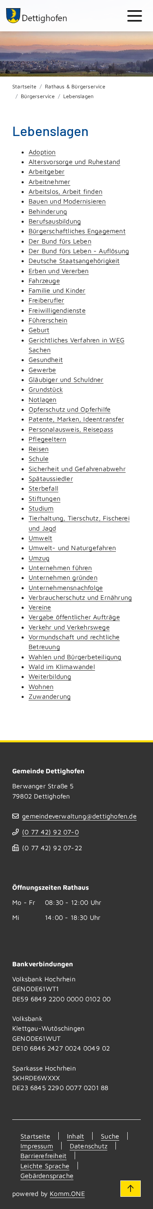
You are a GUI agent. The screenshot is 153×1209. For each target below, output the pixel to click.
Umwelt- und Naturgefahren (72, 547)
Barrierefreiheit (43, 1155)
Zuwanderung (50, 696)
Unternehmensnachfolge (66, 587)
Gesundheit (46, 359)
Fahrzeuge (44, 280)
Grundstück (46, 389)
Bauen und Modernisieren (67, 201)
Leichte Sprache (44, 1166)
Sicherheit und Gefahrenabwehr (77, 468)
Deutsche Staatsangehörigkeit (74, 260)
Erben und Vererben (59, 270)
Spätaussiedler (51, 478)
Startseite (24, 86)
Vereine (40, 607)
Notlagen (43, 399)
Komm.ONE (67, 1193)
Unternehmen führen (60, 567)
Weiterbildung (50, 676)
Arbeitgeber (46, 171)
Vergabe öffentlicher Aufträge (74, 617)
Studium (41, 508)
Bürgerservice (38, 96)
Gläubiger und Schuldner (66, 379)
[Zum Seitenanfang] (130, 1188)
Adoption (42, 152)
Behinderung (48, 211)
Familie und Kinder (57, 290)
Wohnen (41, 686)
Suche (110, 1136)
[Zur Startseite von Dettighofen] (36, 15)
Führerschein (48, 320)
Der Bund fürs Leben (60, 241)
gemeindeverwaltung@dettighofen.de (79, 816)
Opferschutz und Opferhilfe (70, 409)
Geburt (39, 330)
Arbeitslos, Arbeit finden (65, 191)
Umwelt (40, 538)
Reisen (39, 448)
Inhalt (75, 1136)
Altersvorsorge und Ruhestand (74, 161)
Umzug (39, 558)
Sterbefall (43, 488)
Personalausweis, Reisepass (71, 429)
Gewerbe (42, 369)
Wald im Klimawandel (62, 666)
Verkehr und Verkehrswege (69, 627)
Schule (39, 458)
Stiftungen (44, 498)
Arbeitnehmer (49, 181)
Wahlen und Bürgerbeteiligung (75, 656)
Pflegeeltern (47, 439)
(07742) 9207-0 (50, 832)
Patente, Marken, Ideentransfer (76, 419)
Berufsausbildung (55, 221)
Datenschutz (88, 1146)
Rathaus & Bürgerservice (75, 86)
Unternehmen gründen (63, 577)
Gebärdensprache (46, 1175)
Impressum (36, 1146)
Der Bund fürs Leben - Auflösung (79, 251)
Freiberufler (46, 300)
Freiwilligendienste (57, 310)
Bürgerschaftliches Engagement (77, 231)
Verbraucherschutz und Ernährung (80, 597)
